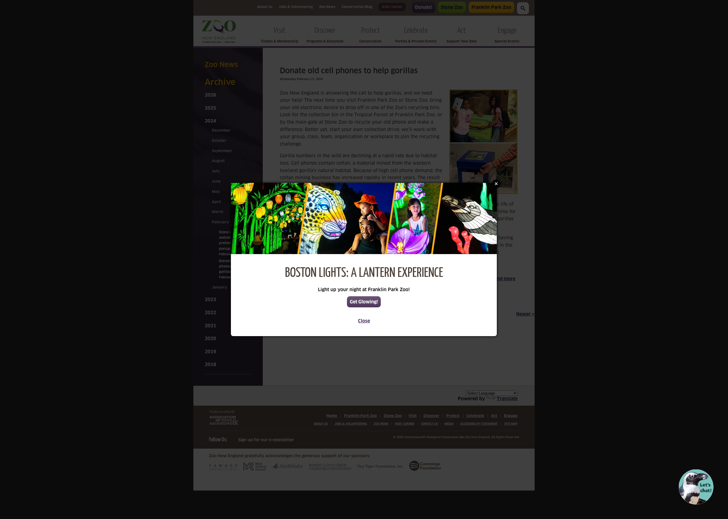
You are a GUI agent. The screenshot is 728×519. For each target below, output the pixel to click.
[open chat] (696, 487)
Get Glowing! (364, 302)
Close (364, 321)
